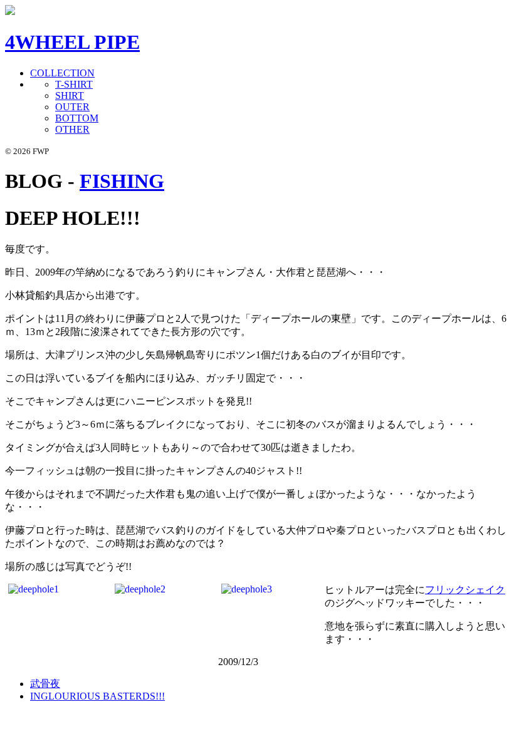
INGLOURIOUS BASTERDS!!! (97, 696)
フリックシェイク (465, 589)
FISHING (122, 181)
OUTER (72, 106)
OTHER (72, 129)
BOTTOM (76, 118)
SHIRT (69, 95)
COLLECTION (62, 73)
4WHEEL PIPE (72, 42)
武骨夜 (45, 683)
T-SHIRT (74, 84)
